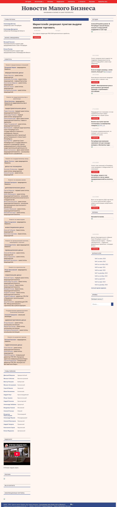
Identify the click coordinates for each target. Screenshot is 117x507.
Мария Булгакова (10, 326)
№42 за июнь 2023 (100, 258)
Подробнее (37, 37)
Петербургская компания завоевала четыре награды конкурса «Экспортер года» (100, 143)
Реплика (50, 1)
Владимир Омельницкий (8, 415)
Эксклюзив (38, 1)
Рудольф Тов (8, 141)
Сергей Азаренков (10, 360)
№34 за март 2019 (100, 282)
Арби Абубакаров (10, 194)
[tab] (17, 72)
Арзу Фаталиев (9, 302)
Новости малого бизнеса (58, 8)
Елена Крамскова (10, 118)
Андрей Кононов (9, 401)
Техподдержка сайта (45, 504)
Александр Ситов (10, 245)
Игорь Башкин (9, 323)
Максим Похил (9, 87)
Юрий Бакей (8, 128)
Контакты (71, 1)
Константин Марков (10, 83)
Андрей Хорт (7, 394)
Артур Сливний (9, 285)
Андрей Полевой (9, 292)
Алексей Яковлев (9, 253)
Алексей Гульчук (9, 411)
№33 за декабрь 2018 (101, 284)
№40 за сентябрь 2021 (101, 264)
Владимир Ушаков (9, 407)
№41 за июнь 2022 (100, 261)
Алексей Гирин (9, 278)
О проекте (81, 1)
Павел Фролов (9, 75)
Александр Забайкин (10, 404)
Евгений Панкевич (10, 339)
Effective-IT (62, 504)
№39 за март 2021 (100, 267)
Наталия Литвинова (10, 169)
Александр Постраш (10, 281)
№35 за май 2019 (100, 279)
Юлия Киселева (10, 101)
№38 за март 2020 (100, 270)
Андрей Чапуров (9, 424)
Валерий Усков (9, 289)
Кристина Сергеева (10, 234)
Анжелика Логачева (10, 79)
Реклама (92, 1)
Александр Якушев (9, 417)
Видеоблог (60, 1)
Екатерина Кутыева (10, 90)
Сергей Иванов (8, 388)
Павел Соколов (9, 111)
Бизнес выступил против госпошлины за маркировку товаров (100, 123)
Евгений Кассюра (10, 213)
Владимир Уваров (10, 67)
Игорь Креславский (11, 269)
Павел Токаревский (10, 124)
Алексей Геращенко (11, 314)
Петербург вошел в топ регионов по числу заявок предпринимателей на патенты (102, 177)
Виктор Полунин (9, 381)
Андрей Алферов (9, 296)
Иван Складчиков (10, 222)
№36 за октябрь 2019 (101, 276)
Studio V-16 (54, 504)
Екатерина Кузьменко (11, 330)
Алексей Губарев (9, 230)
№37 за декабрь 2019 (101, 273)
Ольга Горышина (9, 257)
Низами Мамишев (10, 209)
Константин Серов (9, 427)
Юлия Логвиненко (9, 391)
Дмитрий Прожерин (10, 260)
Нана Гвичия (8, 348)
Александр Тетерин (10, 115)
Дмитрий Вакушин (9, 375)
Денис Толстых (9, 161)
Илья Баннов (8, 351)
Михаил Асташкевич (10, 385)
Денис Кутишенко (10, 150)
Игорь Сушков (8, 398)
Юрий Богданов (9, 355)
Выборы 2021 (102, 1)
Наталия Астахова (97, 216)
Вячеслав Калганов (10, 201)
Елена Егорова (9, 173)
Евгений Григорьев (11, 182)
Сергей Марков (9, 190)
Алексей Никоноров (10, 421)
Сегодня (28, 1)
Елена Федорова (9, 430)
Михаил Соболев (9, 378)
